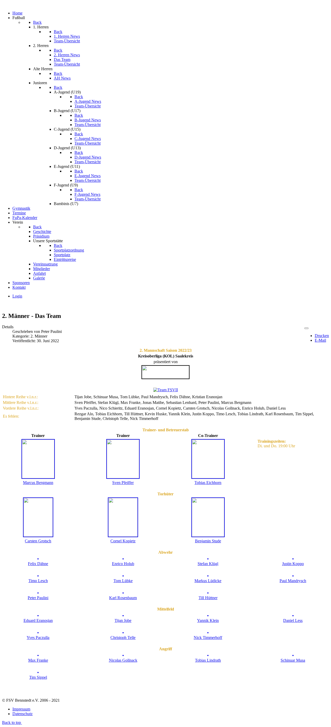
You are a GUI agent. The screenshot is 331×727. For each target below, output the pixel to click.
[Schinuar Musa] (293, 654)
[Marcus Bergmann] (38, 477)
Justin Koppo (293, 563)
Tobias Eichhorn (207, 482)
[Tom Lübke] (123, 575)
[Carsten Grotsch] (38, 535)
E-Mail (320, 340)
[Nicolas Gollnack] (123, 654)
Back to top (12, 722)
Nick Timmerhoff (208, 637)
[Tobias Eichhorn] (208, 477)
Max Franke (38, 660)
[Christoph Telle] (123, 632)
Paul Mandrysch (293, 581)
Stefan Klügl (208, 563)
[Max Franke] (38, 654)
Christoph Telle (123, 637)
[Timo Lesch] (38, 575)
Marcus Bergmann (38, 482)
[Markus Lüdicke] (207, 575)
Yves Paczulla (38, 637)
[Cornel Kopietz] (123, 535)
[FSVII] (165, 390)
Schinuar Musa (293, 660)
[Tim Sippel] (38, 671)
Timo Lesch (38, 581)
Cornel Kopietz (123, 541)
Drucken (322, 335)
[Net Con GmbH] (165, 377)
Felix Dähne (38, 563)
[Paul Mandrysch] (293, 575)
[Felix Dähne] (38, 558)
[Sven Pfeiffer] (123, 477)
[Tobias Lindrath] (207, 654)
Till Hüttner (208, 598)
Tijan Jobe (123, 620)
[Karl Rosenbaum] (123, 592)
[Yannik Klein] (207, 615)
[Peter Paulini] (38, 592)
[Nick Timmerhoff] (207, 632)
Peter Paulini (38, 598)
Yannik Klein (208, 620)
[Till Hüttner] (207, 592)
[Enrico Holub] (123, 558)
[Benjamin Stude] (208, 535)
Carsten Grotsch (38, 541)
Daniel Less (293, 620)
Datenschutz (22, 714)
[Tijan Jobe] (123, 615)
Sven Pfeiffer (123, 482)
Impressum (21, 709)
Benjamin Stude (208, 541)
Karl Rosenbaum (123, 598)
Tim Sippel (38, 677)
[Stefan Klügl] (207, 558)
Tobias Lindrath (208, 660)
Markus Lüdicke (207, 581)
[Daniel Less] (293, 615)
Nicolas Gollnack (123, 660)
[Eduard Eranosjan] (38, 615)
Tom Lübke (123, 581)
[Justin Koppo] (293, 558)
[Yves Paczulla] (38, 632)
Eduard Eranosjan (38, 620)
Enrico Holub (123, 563)
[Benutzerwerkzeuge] (306, 328)
